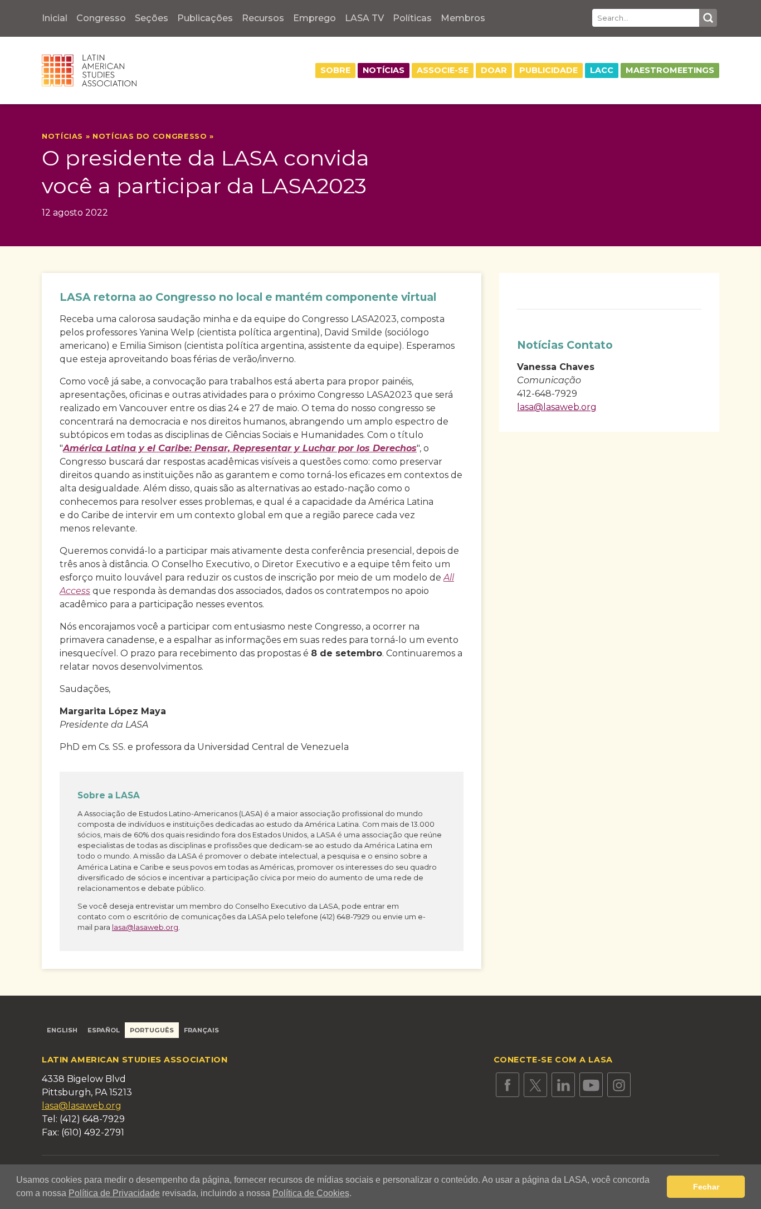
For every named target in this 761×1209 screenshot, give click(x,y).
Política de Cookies (310, 1193)
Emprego (314, 18)
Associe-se (443, 70)
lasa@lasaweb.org (145, 927)
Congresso (101, 18)
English (62, 1030)
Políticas (412, 18)
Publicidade (548, 70)
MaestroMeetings (670, 70)
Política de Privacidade (114, 1193)
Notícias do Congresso (149, 136)
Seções (151, 18)
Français (201, 1030)
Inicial (54, 18)
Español (103, 1030)
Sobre (335, 70)
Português (152, 1030)
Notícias (383, 70)
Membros (463, 18)
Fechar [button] (706, 1186)
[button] (355, 1194)
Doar (494, 70)
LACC (601, 70)
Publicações (205, 18)
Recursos (263, 18)
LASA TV (364, 18)
